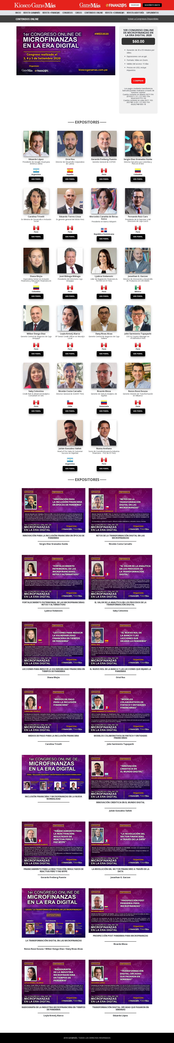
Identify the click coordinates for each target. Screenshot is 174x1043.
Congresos (67, 12)
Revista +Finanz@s (51, 12)
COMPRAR (138, 80)
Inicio (18, 12)
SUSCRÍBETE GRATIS (152, 5)
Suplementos (152, 12)
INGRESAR (135, 5)
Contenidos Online (93, 12)
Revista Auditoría (135, 12)
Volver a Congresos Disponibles (143, 18)
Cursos (78, 12)
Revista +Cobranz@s (114, 12)
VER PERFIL (36, 179)
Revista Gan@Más (31, 12)
